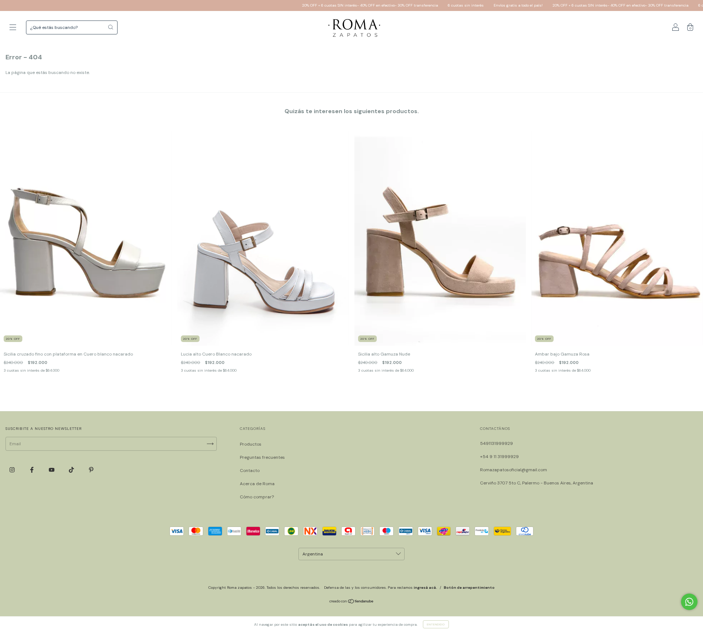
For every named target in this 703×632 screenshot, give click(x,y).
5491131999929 (496, 443)
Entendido (436, 624)
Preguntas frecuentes (262, 457)
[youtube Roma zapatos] (52, 470)
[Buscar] (110, 27)
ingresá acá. (425, 587)
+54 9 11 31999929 (499, 457)
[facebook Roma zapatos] (32, 470)
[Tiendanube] (352, 602)
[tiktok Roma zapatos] (72, 470)
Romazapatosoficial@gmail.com (513, 470)
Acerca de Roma (257, 484)
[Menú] (12, 28)
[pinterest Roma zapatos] (91, 470)
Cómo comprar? (257, 497)
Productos (250, 444)
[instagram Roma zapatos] (12, 470)
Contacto (250, 470)
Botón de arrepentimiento (469, 587)
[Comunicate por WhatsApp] (689, 602)
